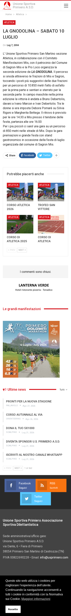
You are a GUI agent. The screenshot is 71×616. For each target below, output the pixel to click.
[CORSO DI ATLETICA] (51, 224)
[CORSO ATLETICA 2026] (20, 192)
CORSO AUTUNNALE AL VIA (24, 414)
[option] (35, 287)
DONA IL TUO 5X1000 (20, 428)
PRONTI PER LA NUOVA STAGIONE (28, 401)
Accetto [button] (13, 609)
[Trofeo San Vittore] (51, 192)
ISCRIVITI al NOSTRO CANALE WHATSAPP (34, 455)
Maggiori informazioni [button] (35, 598)
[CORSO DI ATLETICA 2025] (20, 224)
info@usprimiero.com (54, 557)
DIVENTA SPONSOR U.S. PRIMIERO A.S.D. (33, 441)
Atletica (9, 22)
